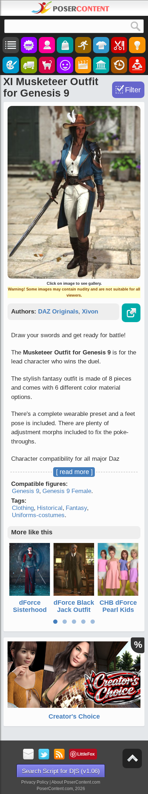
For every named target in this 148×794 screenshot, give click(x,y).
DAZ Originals (58, 311)
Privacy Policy (34, 782)
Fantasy (76, 508)
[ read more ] (74, 471)
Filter (133, 90)
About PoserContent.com (75, 782)
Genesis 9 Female (66, 491)
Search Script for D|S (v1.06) (61, 771)
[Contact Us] (28, 755)
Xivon (90, 311)
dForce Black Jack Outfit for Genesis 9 (74, 613)
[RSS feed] (59, 755)
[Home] (70, 7)
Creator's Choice (74, 716)
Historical (50, 508)
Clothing (23, 508)
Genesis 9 (25, 491)
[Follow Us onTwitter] (44, 755)
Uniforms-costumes (38, 515)
